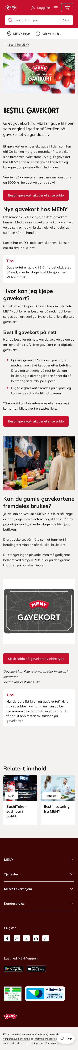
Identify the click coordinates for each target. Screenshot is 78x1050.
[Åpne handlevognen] (67, 7)
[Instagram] (17, 938)
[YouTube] (26, 938)
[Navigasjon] (55, 7)
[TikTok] (45, 938)
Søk (66, 20)
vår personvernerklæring (16, 1038)
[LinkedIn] (36, 938)
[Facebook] (7, 938)
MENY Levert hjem (18, 889)
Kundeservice (14, 903)
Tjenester (11, 874)
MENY (8, 860)
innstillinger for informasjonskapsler (46, 1043)
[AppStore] (36, 969)
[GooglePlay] (13, 969)
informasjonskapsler (45, 1038)
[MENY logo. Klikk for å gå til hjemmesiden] (11, 7)
